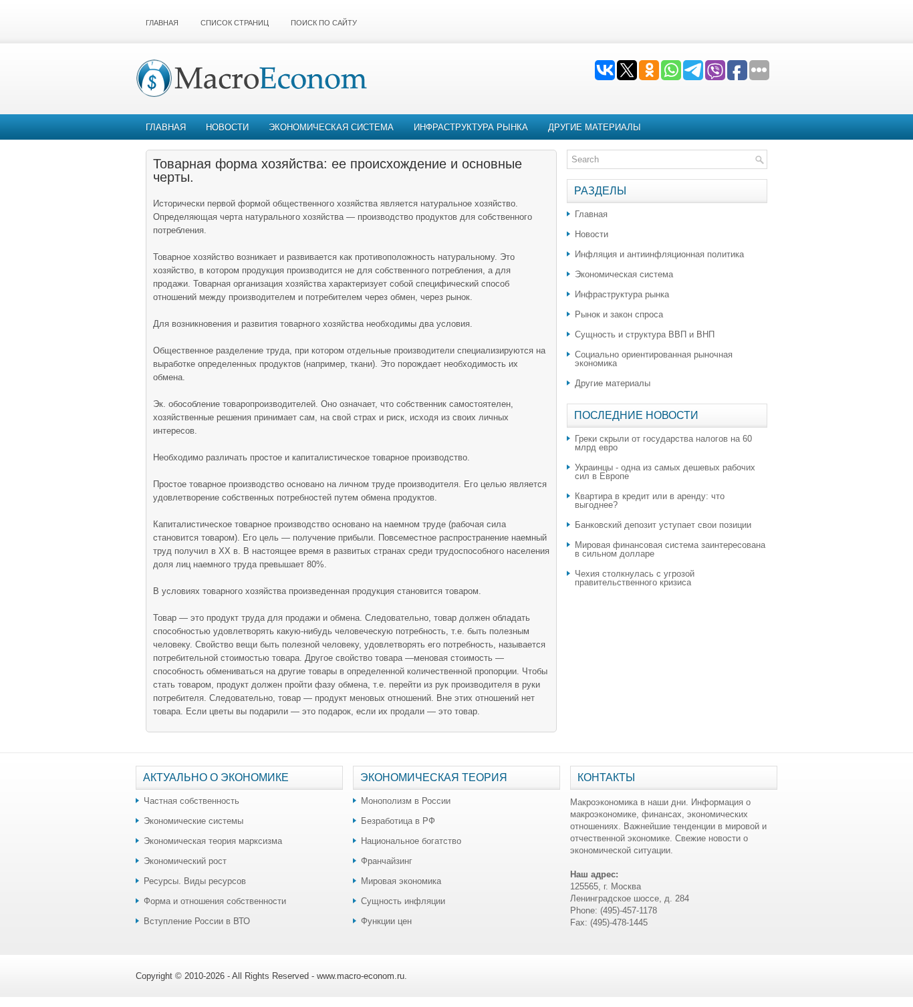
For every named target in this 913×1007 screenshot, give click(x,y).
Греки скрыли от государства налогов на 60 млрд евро (663, 443)
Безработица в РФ (398, 821)
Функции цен (386, 921)
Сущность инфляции (403, 901)
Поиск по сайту (324, 23)
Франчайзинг (386, 861)
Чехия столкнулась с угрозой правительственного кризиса (634, 578)
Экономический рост (185, 861)
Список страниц (235, 23)
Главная (162, 23)
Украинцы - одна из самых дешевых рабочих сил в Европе (665, 471)
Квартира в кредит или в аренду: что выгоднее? (650, 500)
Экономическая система (331, 127)
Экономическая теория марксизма (213, 841)
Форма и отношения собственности (215, 901)
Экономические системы (193, 821)
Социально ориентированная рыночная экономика (654, 358)
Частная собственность (191, 801)
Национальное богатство (411, 841)
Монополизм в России (405, 801)
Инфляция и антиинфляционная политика (659, 254)
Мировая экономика (401, 881)
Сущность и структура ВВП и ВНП (644, 334)
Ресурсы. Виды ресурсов (195, 881)
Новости (227, 127)
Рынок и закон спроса (619, 314)
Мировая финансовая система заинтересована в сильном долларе (670, 549)
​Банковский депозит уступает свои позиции (663, 525)
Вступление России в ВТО (197, 921)
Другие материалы (594, 127)
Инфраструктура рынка (471, 127)
